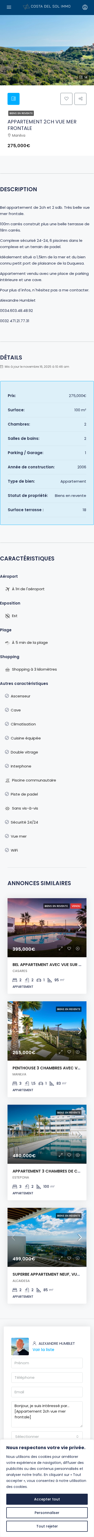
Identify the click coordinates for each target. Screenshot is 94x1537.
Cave (16, 710)
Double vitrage (24, 752)
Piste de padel (24, 794)
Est (15, 615)
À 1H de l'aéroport (28, 589)
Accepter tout (47, 1499)
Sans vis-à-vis (25, 808)
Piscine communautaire (34, 780)
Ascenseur (20, 696)
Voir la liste (43, 1349)
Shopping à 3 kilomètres (34, 669)
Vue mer (19, 836)
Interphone (21, 766)
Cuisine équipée (26, 738)
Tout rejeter (47, 1526)
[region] (47, 1488)
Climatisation (23, 724)
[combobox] (47, 1436)
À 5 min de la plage (30, 642)
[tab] (14, 99)
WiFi (14, 850)
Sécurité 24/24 (24, 822)
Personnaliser (47, 1512)
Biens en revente (21, 113)
